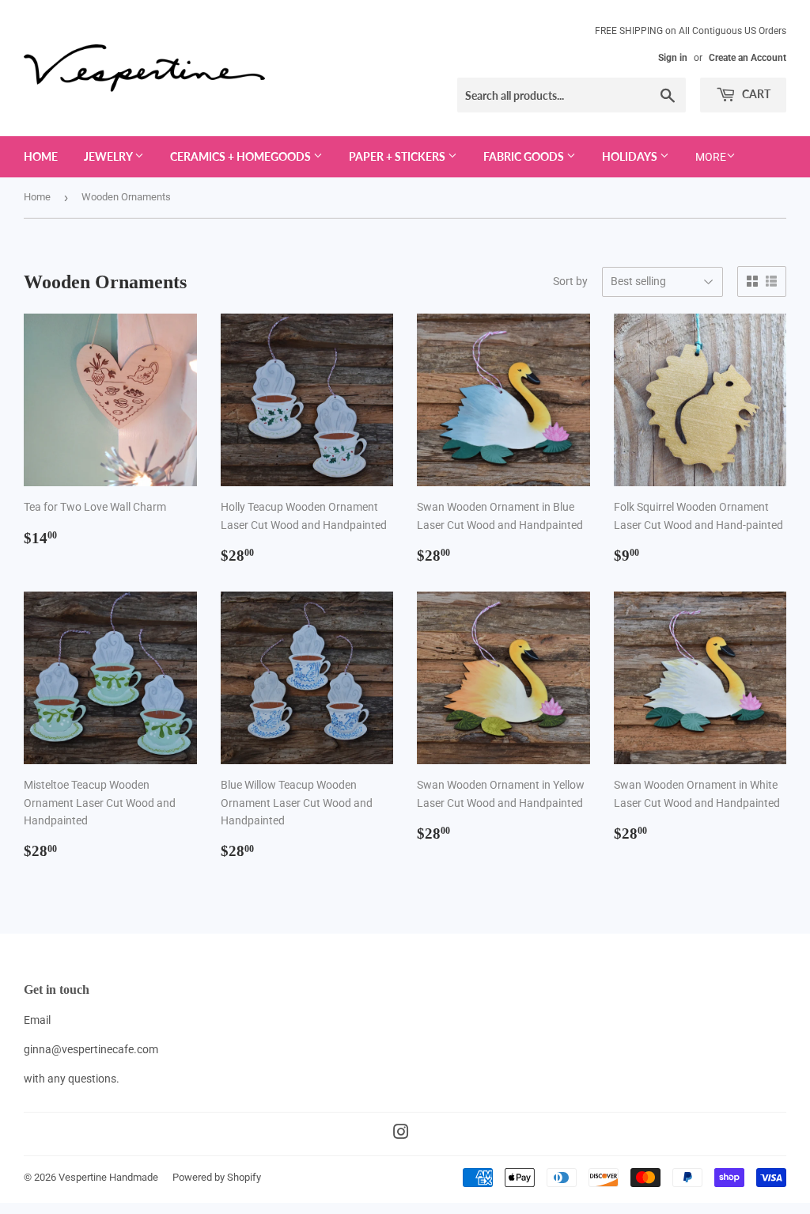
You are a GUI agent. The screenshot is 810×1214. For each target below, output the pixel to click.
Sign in (672, 57)
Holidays (631, 156)
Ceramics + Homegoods (241, 156)
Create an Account (747, 57)
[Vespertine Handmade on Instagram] (401, 1134)
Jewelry (109, 156)
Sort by (570, 281)
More (710, 156)
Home (41, 156)
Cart (755, 94)
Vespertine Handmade (108, 1177)
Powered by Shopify (216, 1177)
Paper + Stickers (398, 156)
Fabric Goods (524, 156)
